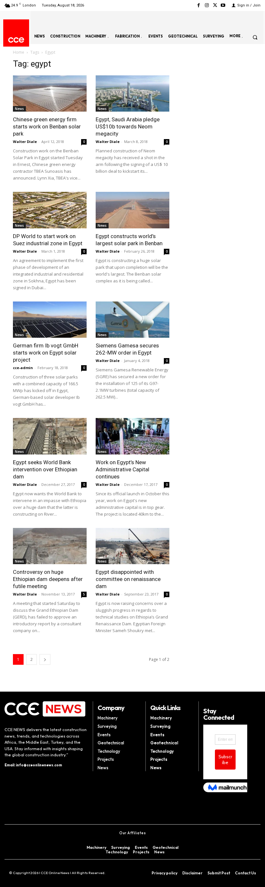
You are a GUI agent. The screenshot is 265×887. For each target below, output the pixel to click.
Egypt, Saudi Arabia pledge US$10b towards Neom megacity (128, 126)
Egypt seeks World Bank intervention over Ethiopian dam (45, 469)
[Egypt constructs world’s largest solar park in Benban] (132, 210)
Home (18, 52)
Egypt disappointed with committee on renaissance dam (128, 579)
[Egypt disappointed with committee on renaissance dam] (132, 546)
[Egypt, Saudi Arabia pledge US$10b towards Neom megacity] (132, 93)
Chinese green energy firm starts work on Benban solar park (47, 126)
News (19, 108)
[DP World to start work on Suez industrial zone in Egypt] (50, 210)
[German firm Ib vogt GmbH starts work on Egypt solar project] (50, 319)
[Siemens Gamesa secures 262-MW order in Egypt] (132, 319)
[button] (255, 37)
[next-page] (44, 659)
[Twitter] (215, 5)
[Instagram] (207, 5)
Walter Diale (25, 141)
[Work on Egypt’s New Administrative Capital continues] (132, 436)
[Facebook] (199, 5)
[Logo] (16, 40)
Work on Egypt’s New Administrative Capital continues (122, 469)
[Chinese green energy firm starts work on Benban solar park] (50, 93)
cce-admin (23, 367)
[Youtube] (223, 5)
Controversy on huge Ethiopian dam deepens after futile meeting (48, 579)
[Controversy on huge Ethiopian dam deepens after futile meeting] (50, 546)
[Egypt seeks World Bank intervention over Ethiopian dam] (50, 436)
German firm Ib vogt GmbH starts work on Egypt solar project (45, 352)
